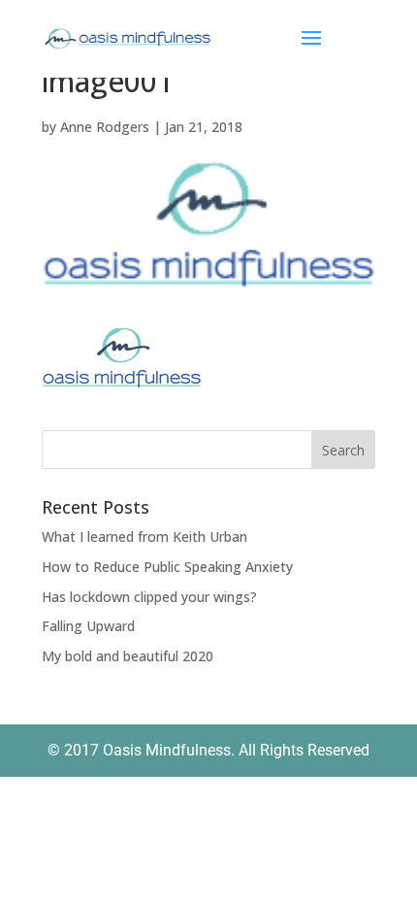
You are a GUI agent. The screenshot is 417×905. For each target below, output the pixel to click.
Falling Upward (88, 626)
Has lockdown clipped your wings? (149, 596)
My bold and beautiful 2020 (127, 656)
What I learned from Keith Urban (144, 536)
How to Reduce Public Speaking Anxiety (167, 566)
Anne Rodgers (104, 126)
